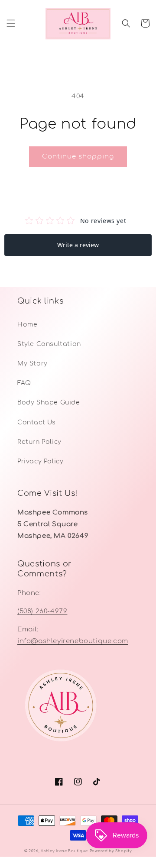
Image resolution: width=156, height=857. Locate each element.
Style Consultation (49, 344)
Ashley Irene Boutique (64, 851)
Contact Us (36, 422)
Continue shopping (78, 156)
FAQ (24, 383)
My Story (32, 363)
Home (27, 324)
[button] (10, 23)
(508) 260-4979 (42, 611)
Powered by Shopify (111, 851)
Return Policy (39, 442)
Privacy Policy (40, 461)
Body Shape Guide (48, 402)
